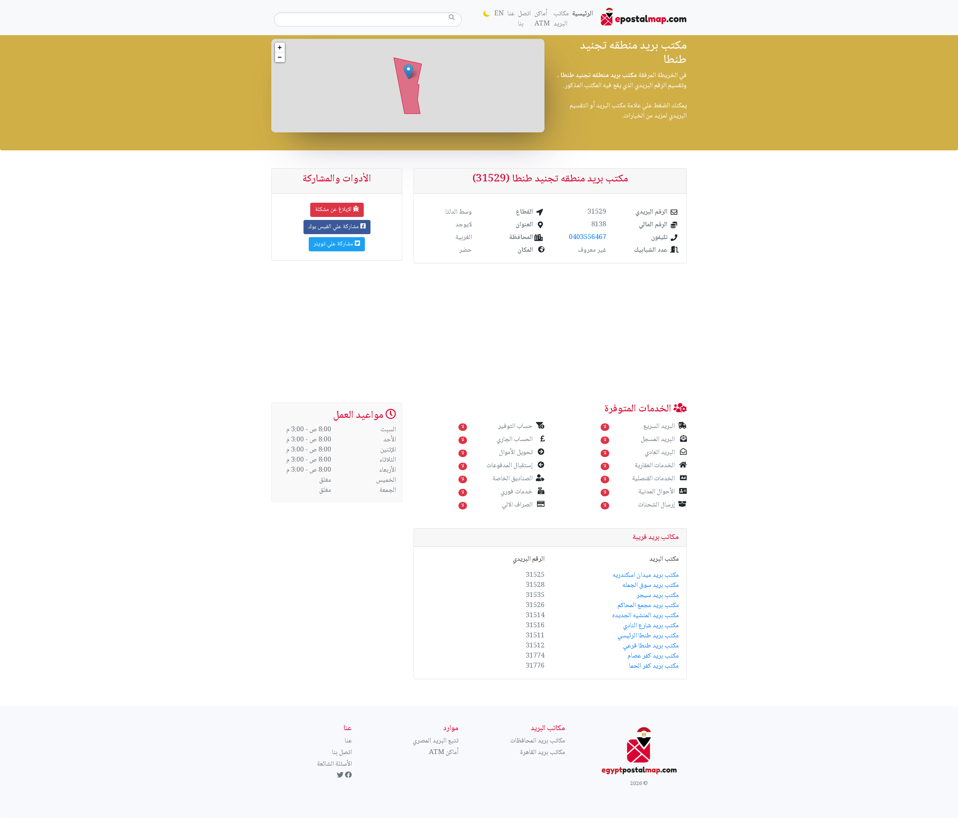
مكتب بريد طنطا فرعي (651, 646)
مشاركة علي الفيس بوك (334, 227)
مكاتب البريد (561, 19)
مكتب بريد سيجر (658, 595)
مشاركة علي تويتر (334, 244)
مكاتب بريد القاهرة (542, 752)
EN (499, 13)
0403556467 (587, 237)
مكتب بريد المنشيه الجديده (645, 615)
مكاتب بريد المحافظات (537, 741)
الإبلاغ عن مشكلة (334, 210)
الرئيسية (581, 13)
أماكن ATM (542, 19)
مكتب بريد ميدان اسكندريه (646, 575)
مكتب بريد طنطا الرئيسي (648, 635)
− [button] (280, 57)
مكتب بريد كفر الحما (654, 666)
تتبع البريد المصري (435, 741)
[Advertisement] (479, 328)
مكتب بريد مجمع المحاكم (648, 605)
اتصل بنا (524, 19)
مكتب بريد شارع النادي (651, 625)
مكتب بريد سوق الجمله (650, 585)
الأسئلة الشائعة (334, 764)
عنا (511, 13)
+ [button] (280, 47)
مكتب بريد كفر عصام (653, 656)
